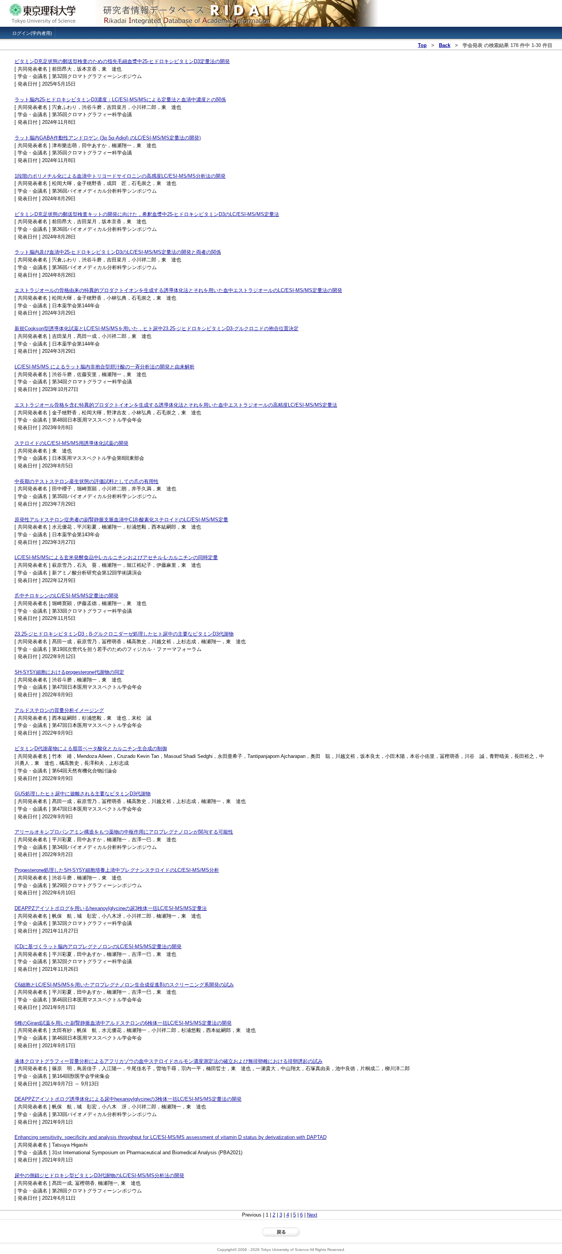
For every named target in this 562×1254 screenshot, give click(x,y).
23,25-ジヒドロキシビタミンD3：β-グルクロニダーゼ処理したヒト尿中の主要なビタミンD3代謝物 (124, 634)
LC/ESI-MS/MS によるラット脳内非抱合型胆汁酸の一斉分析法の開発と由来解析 (105, 367)
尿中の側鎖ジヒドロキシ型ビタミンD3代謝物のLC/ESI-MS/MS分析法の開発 (99, 1175)
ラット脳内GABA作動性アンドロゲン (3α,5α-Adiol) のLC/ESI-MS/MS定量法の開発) (108, 138)
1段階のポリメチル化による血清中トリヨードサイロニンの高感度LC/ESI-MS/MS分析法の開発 (120, 176)
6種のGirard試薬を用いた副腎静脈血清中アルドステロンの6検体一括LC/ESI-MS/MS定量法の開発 (123, 1023)
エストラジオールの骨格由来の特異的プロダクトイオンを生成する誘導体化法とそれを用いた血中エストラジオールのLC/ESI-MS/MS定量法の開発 (178, 290)
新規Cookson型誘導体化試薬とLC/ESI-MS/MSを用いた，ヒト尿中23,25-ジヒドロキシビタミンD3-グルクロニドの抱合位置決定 (157, 328)
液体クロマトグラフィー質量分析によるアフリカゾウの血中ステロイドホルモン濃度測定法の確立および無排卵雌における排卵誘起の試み (169, 1061)
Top (422, 45)
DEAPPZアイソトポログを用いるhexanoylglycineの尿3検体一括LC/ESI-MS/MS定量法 (111, 908)
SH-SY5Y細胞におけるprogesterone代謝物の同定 (69, 672)
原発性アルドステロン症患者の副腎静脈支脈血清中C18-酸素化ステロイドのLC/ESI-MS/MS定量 (121, 519)
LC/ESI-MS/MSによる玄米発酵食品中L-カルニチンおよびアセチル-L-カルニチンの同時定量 (116, 557)
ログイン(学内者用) (32, 33)
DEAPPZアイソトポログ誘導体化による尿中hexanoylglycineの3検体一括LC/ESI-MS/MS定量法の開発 (128, 1099)
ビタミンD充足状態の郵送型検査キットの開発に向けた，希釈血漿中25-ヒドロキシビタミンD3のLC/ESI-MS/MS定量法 (147, 214)
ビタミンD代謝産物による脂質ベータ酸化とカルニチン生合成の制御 (91, 748)
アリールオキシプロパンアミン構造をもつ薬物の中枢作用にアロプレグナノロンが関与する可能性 (124, 832)
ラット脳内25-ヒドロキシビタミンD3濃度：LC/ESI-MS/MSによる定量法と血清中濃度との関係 (120, 99)
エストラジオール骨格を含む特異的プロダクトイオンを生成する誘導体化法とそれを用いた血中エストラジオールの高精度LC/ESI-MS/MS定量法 (176, 405)
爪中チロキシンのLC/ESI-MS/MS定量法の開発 (67, 596)
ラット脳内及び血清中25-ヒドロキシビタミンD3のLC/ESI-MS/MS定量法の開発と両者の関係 (118, 252)
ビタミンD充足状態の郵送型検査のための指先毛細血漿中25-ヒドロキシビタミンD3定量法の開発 (122, 61)
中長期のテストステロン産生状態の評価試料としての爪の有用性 (87, 481)
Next (312, 1215)
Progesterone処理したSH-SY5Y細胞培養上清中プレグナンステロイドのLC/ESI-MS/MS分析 (117, 870)
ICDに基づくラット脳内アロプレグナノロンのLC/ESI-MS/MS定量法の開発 (98, 946)
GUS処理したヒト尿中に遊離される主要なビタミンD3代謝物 (83, 794)
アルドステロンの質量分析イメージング (59, 710)
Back (444, 45)
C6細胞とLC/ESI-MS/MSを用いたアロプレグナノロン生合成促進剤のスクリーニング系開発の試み (124, 985)
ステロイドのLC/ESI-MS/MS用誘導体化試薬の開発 (71, 443)
